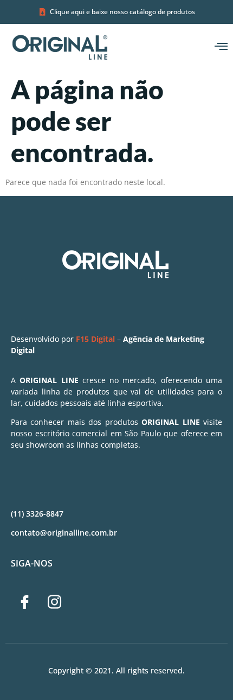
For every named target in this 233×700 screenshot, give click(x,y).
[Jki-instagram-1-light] (54, 602)
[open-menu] (221, 47)
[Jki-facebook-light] (24, 602)
